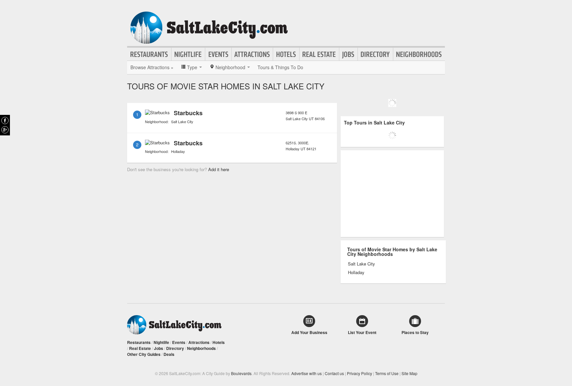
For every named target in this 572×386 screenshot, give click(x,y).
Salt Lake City (182, 121)
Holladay (178, 151)
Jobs (348, 54)
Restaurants (149, 54)
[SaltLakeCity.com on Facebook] (5, 120)
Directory (375, 54)
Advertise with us (306, 373)
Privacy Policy (359, 373)
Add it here (218, 169)
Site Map (409, 373)
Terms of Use (387, 373)
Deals (169, 354)
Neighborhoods (419, 54)
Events (218, 54)
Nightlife (188, 54)
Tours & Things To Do (280, 67)
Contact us (334, 373)
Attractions (252, 54)
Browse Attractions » (151, 67)
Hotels (286, 54)
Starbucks (188, 113)
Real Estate (319, 54)
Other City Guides (144, 354)
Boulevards (241, 373)
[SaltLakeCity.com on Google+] (5, 129)
